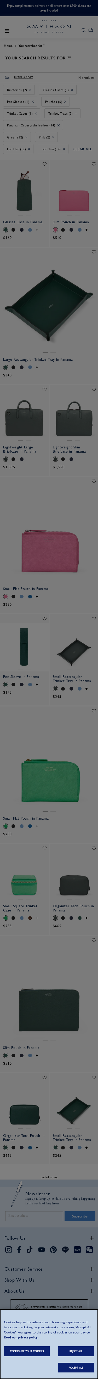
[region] (49, 1344)
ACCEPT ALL (76, 1367)
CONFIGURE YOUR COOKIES (27, 1351)
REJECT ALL (76, 1351)
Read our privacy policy (21, 1337)
